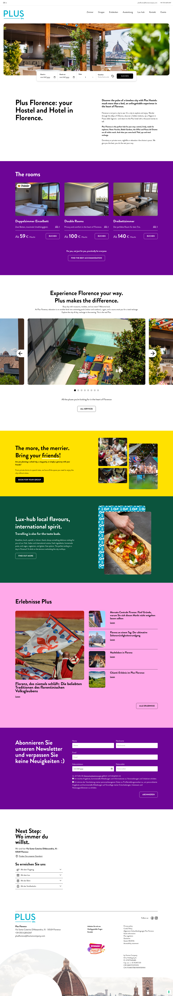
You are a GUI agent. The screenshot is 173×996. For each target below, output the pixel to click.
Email (74, 752)
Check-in (42, 74)
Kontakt (152, 12)
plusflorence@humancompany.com (147, 3)
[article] (37, 211)
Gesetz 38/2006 (129, 941)
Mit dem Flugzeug (27, 869)
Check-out (62, 74)
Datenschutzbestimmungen (93, 776)
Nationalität (120, 764)
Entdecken (113, 12)
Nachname (120, 740)
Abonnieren (148, 794)
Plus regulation (128, 936)
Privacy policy (128, 926)
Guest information (129, 933)
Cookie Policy (128, 928)
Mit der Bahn (25, 880)
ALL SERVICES (86, 408)
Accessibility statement (131, 943)
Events (163, 12)
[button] (75, 390)
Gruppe (101, 12)
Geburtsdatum (77, 764)
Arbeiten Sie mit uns (94, 926)
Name (74, 740)
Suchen (125, 76)
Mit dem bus (25, 875)
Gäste (80, 74)
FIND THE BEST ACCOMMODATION (86, 258)
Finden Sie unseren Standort (30, 856)
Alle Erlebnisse (147, 706)
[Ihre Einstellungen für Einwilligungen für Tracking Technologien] (169, 992)
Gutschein (101, 75)
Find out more (25, 555)
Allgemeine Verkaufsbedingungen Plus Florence (139, 931)
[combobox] (137, 768)
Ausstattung (128, 12)
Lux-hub (141, 12)
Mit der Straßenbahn (28, 886)
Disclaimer (127, 938)
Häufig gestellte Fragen (94, 929)
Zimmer (90, 12)
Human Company (131, 955)
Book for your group (29, 479)
